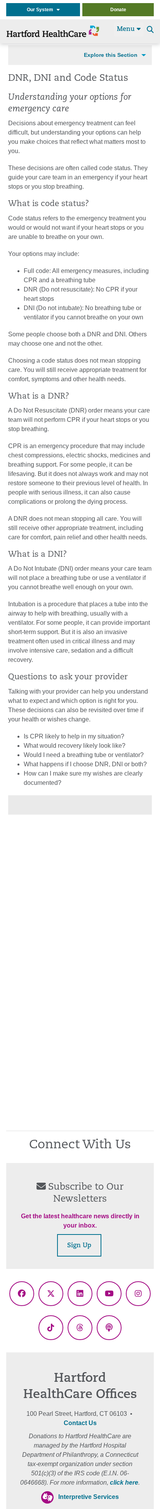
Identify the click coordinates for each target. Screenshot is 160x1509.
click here (124, 1482)
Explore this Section (110, 55)
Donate (118, 9)
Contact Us (80, 1423)
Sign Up (79, 1246)
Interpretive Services (88, 1497)
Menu (127, 29)
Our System (42, 9)
